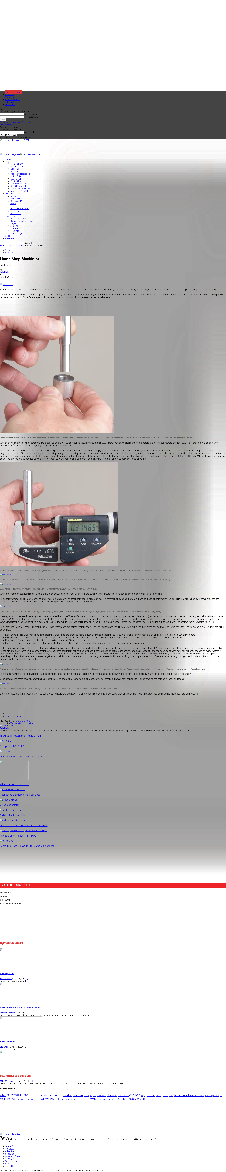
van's (136, 1099)
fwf (160, 1096)
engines (134, 1095)
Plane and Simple (22, 721)
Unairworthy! (16, 233)
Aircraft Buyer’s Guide (20, 218)
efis (104, 1095)
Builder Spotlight (17, 166)
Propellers (15, 228)
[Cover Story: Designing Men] (21, 1071)
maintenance (7, 1098)
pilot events (39, 1099)
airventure (15, 1095)
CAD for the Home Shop (13, 815)
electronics (123, 1095)
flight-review (149, 1095)
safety (93, 1099)
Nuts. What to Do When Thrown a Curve (21, 756)
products (48, 1099)
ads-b (3, 1095)
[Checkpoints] (21, 968)
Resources (10, 216)
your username (31, 114)
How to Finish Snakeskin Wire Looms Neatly (24, 825)
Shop (7, 236)
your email (29, 132)
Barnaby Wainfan (7, 1013)
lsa (221, 1096)
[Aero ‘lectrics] (21, 1036)
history (171, 1096)
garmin (165, 1095)
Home (8, 159)
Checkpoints (7, 973)
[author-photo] (6, 726)
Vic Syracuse (6, 978)
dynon (90, 1096)
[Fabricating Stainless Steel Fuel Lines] (12, 789)
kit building (209, 1096)
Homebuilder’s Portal (19, 208)
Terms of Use (11, 1161)
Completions (16, 211)
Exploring (14, 169)
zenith (150, 1099)
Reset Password (18, 186)
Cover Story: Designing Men (16, 1075)
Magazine (9, 161)
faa (142, 1096)
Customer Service (18, 184)
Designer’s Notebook (20, 174)
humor (191, 1095)
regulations (71, 1099)
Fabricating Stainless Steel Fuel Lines (20, 794)
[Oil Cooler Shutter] (9, 800)
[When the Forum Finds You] (14, 779)
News (13, 196)
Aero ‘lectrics (7, 1041)
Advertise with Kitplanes (21, 191)
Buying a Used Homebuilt (21, 221)
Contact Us (15, 181)
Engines (14, 223)
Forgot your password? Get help (15, 122)
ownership (30, 1099)
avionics (30, 1095)
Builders (8, 206)
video (143, 1098)
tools (131, 1098)
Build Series (15, 213)
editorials (100, 1096)
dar (65, 1095)
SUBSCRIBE (15, 179)
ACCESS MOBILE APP (10, 903)
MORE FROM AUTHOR (30, 736)
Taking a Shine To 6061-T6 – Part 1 (19, 835)
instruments (199, 1096)
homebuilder (181, 1095)
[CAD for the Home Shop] (11, 810)
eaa (94, 1095)
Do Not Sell (10, 1166)
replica (83, 1099)
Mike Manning (6, 1081)
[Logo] (10, 154)
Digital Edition (16, 176)
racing (64, 1099)
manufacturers (20, 1099)
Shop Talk (14, 171)
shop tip (104, 1099)
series (99, 1099)
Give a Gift (10, 104)
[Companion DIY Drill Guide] (5, 741)
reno (78, 1099)
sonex (111, 1099)
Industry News (17, 198)
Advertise (9, 102)
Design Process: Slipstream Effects (20, 1007)
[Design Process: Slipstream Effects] (21, 1002)
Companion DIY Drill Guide (14, 746)
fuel (157, 1096)
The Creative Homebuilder (22, 723)
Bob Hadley (5, 272)
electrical (112, 1095)
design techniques (77, 1095)
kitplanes (216, 1096)
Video (13, 203)
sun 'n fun (121, 1098)
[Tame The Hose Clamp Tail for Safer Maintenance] (6, 841)
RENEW (3, 896)
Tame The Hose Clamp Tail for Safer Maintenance (27, 846)
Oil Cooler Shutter (9, 805)
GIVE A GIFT (6, 900)
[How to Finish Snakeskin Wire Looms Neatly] (12, 820)
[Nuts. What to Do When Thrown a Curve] (7, 751)
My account (10, 97)
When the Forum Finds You (14, 784)
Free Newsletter (12, 99)
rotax (87, 1099)
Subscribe (9, 94)
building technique (13, 716)
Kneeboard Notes (18, 201)
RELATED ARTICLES (9, 736)
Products (14, 231)
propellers (57, 1099)
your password (31, 117)
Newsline (9, 193)
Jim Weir (4, 1047)
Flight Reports (16, 164)
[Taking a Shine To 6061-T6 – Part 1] (23, 830)
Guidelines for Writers (20, 188)
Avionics (14, 226)
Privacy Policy (6, 125)
